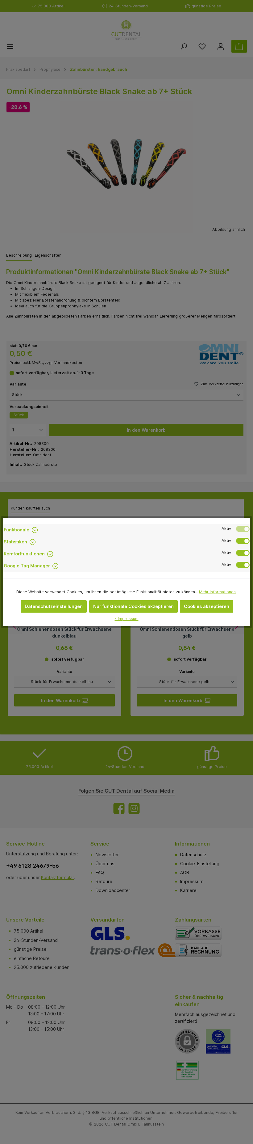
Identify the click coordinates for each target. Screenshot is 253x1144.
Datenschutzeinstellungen (54, 606)
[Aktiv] (243, 529)
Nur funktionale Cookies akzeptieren (133, 606)
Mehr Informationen (217, 592)
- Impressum (127, 618)
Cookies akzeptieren (206, 606)
